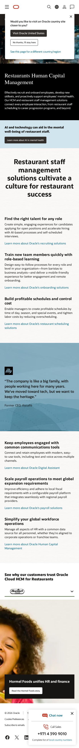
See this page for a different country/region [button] (35, 52)
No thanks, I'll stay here (24, 42)
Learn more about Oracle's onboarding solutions (37, 287)
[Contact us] (72, 7)
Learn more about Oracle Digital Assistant (32, 468)
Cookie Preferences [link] (14, 719)
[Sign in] (64, 7)
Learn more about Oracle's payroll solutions (33, 508)
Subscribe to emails (15, 724)
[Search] (49, 7)
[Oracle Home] (16, 7)
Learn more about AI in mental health (25, 140)
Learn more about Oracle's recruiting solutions (35, 243)
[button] (7, 7)
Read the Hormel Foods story (26, 690)
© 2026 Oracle (12, 712)
